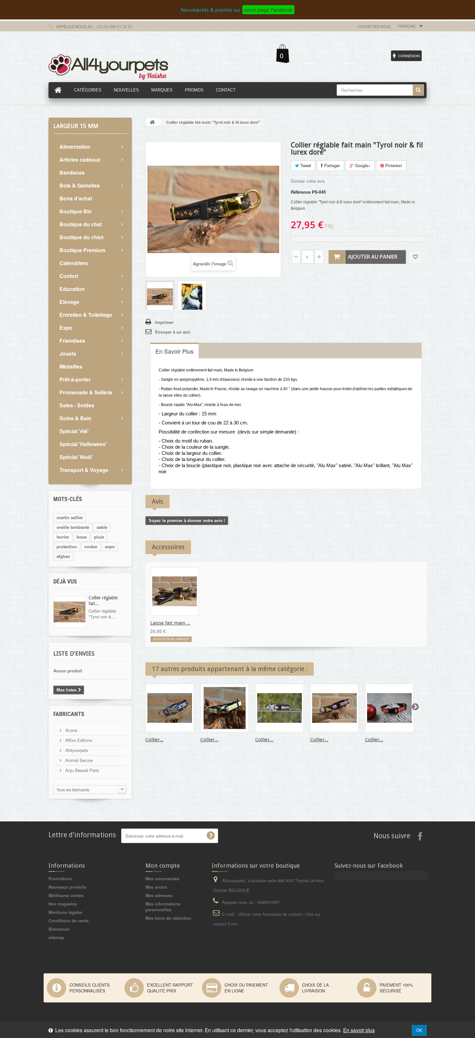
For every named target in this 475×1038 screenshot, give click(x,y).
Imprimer (164, 322)
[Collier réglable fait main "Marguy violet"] (334, 708)
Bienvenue (58, 929)
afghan (63, 556)
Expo (65, 327)
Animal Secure (78, 760)
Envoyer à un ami (172, 332)
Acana (70, 730)
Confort (68, 276)
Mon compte (162, 865)
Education (72, 289)
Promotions (60, 878)
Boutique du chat (80, 224)
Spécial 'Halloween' (83, 444)
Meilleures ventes (65, 895)
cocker (91, 546)
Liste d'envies (73, 653)
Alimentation (74, 146)
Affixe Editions (78, 740)
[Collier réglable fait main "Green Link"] (224, 708)
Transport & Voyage (83, 470)
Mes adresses (159, 895)
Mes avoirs (156, 887)
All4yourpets (76, 750)
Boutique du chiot (81, 237)
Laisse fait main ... (170, 623)
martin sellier (70, 517)
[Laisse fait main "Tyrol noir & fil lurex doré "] (174, 591)
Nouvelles (126, 90)
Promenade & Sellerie (85, 392)
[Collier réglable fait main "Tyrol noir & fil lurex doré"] (160, 296)
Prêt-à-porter (74, 379)
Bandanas (72, 172)
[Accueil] (58, 90)
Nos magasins (62, 904)
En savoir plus (359, 1029)
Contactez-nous (374, 26)
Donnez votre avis (308, 181)
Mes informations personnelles (162, 907)
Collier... (154, 740)
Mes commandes (162, 878)
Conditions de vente (68, 920)
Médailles (70, 366)
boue (82, 537)
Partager (331, 165)
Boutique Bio (75, 211)
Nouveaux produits (67, 887)
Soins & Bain (75, 418)
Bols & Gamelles (79, 185)
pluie (99, 537)
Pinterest (393, 165)
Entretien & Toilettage (85, 314)
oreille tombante (73, 527)
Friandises (72, 340)
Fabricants (68, 714)
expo (110, 546)
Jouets (67, 353)
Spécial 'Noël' (76, 457)
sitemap (56, 937)
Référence (301, 192)
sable (102, 527)
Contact (226, 90)
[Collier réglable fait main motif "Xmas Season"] (389, 708)
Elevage (69, 301)
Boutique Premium (82, 250)
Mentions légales (65, 912)
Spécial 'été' (74, 431)
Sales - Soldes (76, 405)
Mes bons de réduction (168, 918)
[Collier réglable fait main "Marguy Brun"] (279, 708)
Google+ (362, 165)
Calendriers (73, 263)
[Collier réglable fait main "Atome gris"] (169, 708)
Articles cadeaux (79, 159)
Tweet (305, 165)
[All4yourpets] (108, 66)
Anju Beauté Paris (81, 770)
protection (67, 546)
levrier (63, 537)
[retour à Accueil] (152, 122)
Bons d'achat (75, 198)
